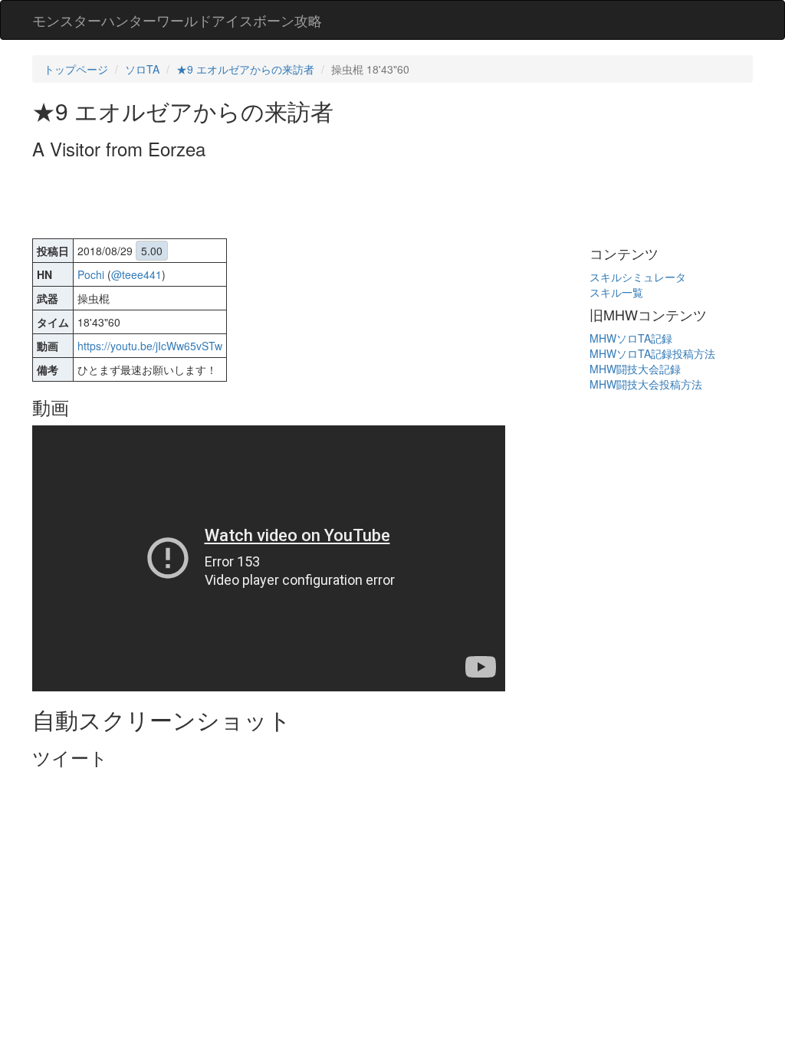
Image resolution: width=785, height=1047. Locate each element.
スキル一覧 (616, 292)
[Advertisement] (311, 200)
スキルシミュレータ (638, 276)
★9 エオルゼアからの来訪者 (245, 69)
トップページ (76, 69)
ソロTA (142, 69)
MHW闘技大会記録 (635, 368)
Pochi (90, 274)
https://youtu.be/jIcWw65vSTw (149, 345)
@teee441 (136, 274)
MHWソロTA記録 (631, 338)
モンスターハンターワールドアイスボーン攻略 (177, 20)
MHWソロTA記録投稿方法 (652, 353)
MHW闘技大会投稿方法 (646, 384)
